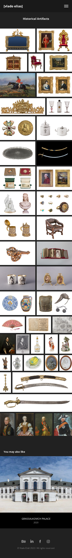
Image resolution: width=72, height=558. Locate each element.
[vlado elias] (13, 6)
